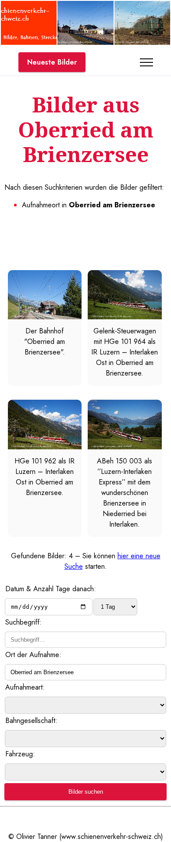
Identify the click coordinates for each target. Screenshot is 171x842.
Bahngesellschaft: (31, 721)
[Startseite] (29, 42)
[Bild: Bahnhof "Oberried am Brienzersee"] (45, 317)
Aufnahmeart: (25, 687)
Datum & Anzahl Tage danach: (50, 589)
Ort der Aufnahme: (33, 655)
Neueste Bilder (52, 62)
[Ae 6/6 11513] (142, 42)
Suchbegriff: (23, 622)
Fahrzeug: (20, 754)
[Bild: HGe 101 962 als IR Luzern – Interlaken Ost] (45, 447)
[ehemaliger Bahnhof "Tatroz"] (85, 42)
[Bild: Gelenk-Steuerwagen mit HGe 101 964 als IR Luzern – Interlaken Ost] (124, 317)
